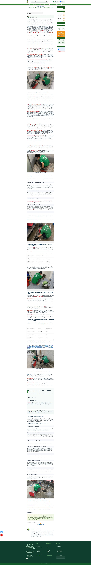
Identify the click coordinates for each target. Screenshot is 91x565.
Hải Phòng (48, 552)
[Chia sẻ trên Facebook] (37, 524)
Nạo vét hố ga (61, 18)
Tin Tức (57, 4)
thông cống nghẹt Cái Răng (49, 345)
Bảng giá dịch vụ (59, 546)
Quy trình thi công (59, 547)
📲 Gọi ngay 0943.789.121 (61, 35)
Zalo (61, 49)
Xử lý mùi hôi (38, 552)
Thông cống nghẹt (39, 547)
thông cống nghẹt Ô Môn (47, 346)
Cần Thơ (38, 6)
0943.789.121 (29, 412)
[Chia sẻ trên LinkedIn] (43, 524)
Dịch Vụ (39, 4)
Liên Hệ (62, 4)
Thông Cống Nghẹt (41, 6)
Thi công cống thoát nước (61, 20)
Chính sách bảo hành (59, 550)
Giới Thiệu (34, 4)
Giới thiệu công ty (59, 545)
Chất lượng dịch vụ (59, 551)
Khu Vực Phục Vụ (51, 4)
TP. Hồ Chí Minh (49, 545)
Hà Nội (47, 546)
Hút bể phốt (63, 27)
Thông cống (59, 28)
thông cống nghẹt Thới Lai (43, 347)
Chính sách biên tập (59, 552)
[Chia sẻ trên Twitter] (39, 524)
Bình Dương (48, 550)
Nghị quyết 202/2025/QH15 (41, 323)
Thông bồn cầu (61, 15)
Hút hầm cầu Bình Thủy (30, 374)
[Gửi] (46, 1)
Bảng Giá (44, 4)
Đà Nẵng (48, 547)
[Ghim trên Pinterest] (41, 524)
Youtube (61, 51)
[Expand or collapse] (41, 13)
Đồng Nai (48, 551)
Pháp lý (63, 557)
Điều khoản (61, 557)
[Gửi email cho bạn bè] (40, 524)
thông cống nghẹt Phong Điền (39, 346)
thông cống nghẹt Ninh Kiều (31, 346)
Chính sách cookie (58, 557)
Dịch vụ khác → (38, 555)
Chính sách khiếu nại (59, 555)
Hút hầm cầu (61, 12)
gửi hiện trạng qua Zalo (36, 412)
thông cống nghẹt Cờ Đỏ (36, 347)
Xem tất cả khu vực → (49, 555)
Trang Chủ (29, 4)
